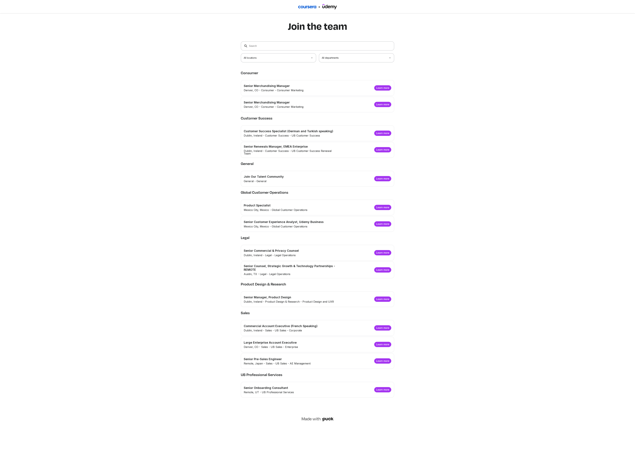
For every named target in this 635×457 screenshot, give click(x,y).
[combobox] (278, 57)
